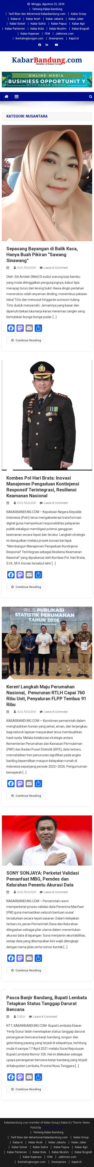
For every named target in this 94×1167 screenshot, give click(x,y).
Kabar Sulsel (17, 23)
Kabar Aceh (33, 18)
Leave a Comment (56, 267)
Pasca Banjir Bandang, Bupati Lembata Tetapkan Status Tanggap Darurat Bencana (46, 1003)
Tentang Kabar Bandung (47, 9)
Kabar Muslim (57, 28)
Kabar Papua (59, 23)
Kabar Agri (78, 23)
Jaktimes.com (64, 33)
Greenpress (56, 38)
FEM (47, 33)
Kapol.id (74, 38)
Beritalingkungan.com (29, 38)
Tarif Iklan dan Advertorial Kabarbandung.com (36, 13)
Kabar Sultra (38, 23)
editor (21, 1016)
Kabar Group (78, 13)
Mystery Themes (52, 1127)
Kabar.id (16, 18)
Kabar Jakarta (54, 18)
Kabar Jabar (76, 18)
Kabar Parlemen (15, 28)
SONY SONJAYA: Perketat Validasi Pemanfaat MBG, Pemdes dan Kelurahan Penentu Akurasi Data (42, 879)
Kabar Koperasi (30, 33)
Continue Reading (28, 340)
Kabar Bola (37, 28)
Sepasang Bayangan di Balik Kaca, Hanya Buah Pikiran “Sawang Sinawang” (42, 254)
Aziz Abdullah (26, 267)
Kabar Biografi (80, 28)
